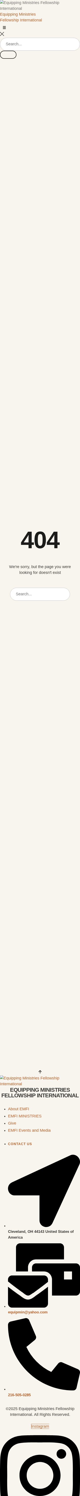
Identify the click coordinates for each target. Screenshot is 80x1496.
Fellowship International (21, 20)
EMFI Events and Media (29, 1130)
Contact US (20, 1144)
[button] (4, 27)
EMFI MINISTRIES (25, 1116)
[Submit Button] (8, 55)
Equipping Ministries (18, 14)
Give (12, 1123)
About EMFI (18, 1109)
